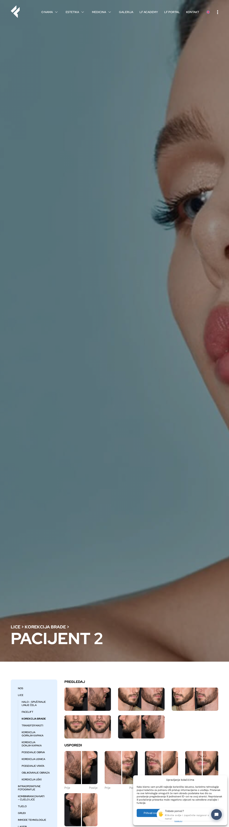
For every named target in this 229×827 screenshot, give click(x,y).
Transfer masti (32, 725)
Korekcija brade (45, 627)
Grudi (22, 813)
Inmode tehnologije (32, 819)
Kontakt (192, 12)
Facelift (27, 711)
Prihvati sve (150, 812)
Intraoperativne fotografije (29, 788)
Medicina (101, 12)
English (208, 12)
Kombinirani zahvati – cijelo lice (31, 798)
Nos (20, 688)
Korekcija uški (32, 779)
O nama (49, 12)
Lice (15, 627)
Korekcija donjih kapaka (32, 744)
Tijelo (22, 806)
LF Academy (149, 12)
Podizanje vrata (33, 765)
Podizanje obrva (33, 752)
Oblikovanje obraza (36, 772)
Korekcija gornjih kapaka (32, 734)
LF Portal (172, 12)
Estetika (75, 12)
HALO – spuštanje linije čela (34, 703)
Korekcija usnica (33, 759)
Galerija (126, 12)
